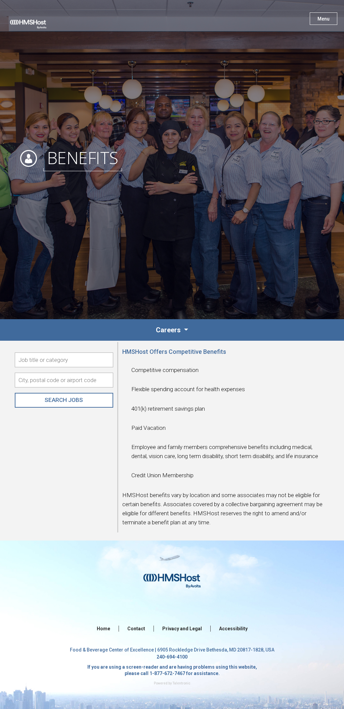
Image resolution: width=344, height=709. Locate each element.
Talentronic (181, 683)
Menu (323, 19)
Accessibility (233, 628)
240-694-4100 (172, 657)
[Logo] (34, 20)
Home (103, 628)
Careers (169, 330)
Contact (136, 628)
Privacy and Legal (182, 628)
